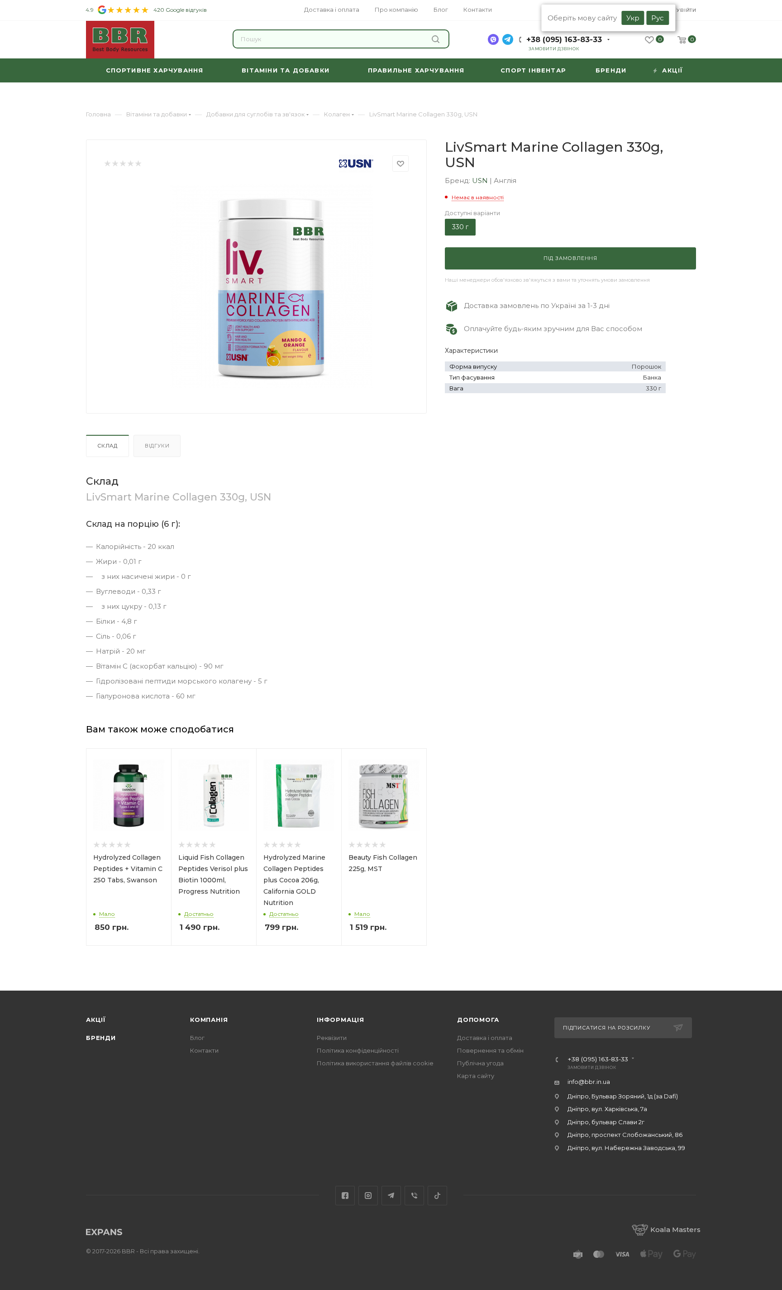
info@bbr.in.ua (588, 1081)
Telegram (391, 1195)
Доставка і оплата (484, 1037)
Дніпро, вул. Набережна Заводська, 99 (626, 1147)
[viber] (493, 39)
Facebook (345, 1195)
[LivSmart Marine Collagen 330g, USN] (271, 286)
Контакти (204, 1050)
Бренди (101, 1037)
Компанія (209, 1019)
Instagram (368, 1195)
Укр (632, 18)
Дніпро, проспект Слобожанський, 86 (624, 1134)
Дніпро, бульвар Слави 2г (605, 1122)
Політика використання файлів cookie (375, 1063)
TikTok (437, 1195)
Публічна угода (480, 1063)
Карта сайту (475, 1075)
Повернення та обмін (490, 1050)
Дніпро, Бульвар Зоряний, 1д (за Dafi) (622, 1096)
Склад (107, 446)
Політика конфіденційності (358, 1050)
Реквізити (332, 1037)
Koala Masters (675, 1229)
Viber (414, 1195)
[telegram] (507, 39)
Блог (197, 1037)
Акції (96, 1019)
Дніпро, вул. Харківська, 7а (607, 1108)
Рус (657, 18)
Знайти (436, 38)
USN (481, 180)
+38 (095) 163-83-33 (564, 39)
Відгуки (157, 446)
